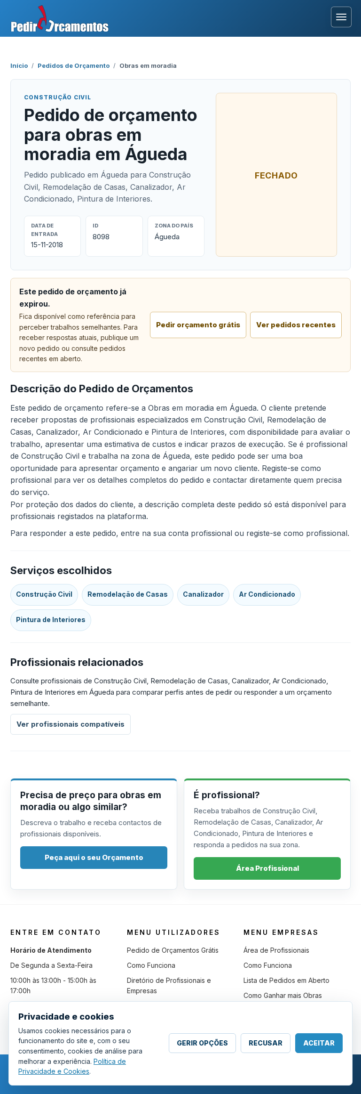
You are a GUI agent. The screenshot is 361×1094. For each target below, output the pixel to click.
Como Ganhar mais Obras (282, 995)
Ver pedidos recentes (296, 324)
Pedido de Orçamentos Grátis (173, 950)
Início (19, 65)
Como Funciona (151, 965)
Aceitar (319, 1043)
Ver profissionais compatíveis (70, 724)
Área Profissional (267, 868)
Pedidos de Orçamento (74, 65)
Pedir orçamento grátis (198, 324)
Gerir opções (202, 1043)
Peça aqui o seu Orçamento (94, 857)
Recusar (266, 1043)
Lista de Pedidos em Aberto (286, 980)
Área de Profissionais (276, 950)
